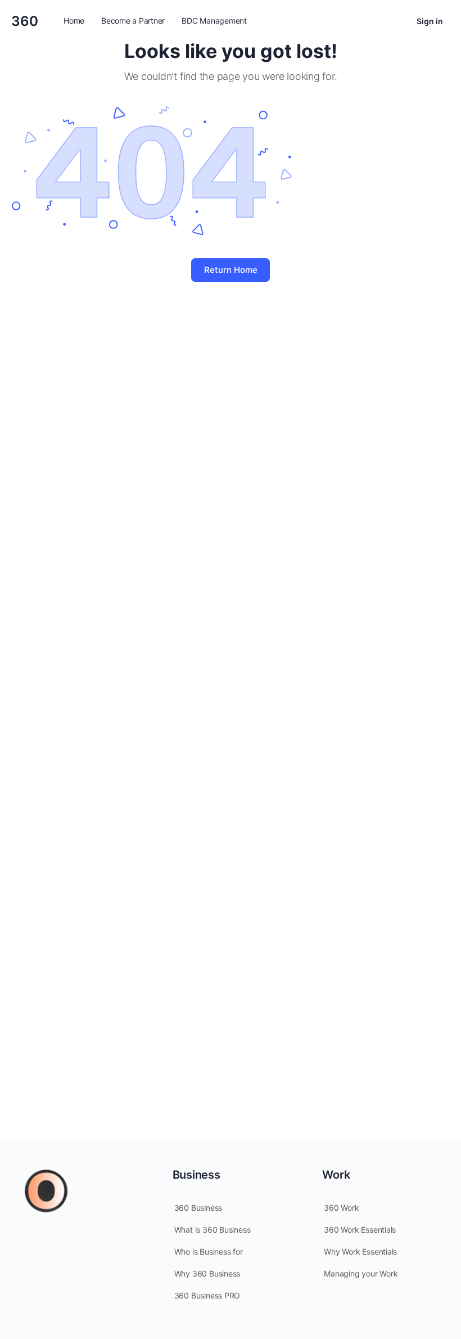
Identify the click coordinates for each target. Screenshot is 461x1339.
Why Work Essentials (360, 1251)
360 (24, 21)
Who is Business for (208, 1251)
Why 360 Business (207, 1273)
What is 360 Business (212, 1229)
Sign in (430, 21)
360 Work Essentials (360, 1229)
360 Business (198, 1207)
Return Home (230, 269)
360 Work (341, 1207)
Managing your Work (360, 1273)
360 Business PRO (207, 1295)
